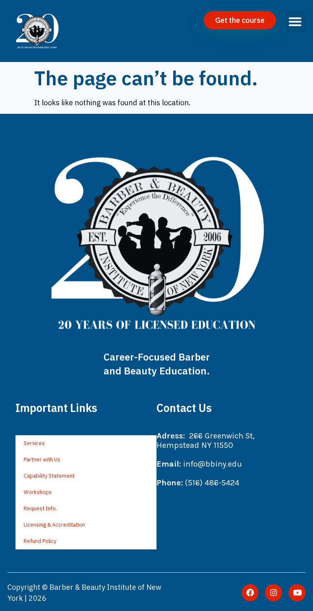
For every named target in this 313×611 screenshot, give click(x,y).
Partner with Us (42, 459)
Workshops (38, 492)
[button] (295, 21)
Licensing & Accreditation (54, 524)
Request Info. (40, 508)
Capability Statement (49, 475)
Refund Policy (40, 541)
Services (34, 443)
